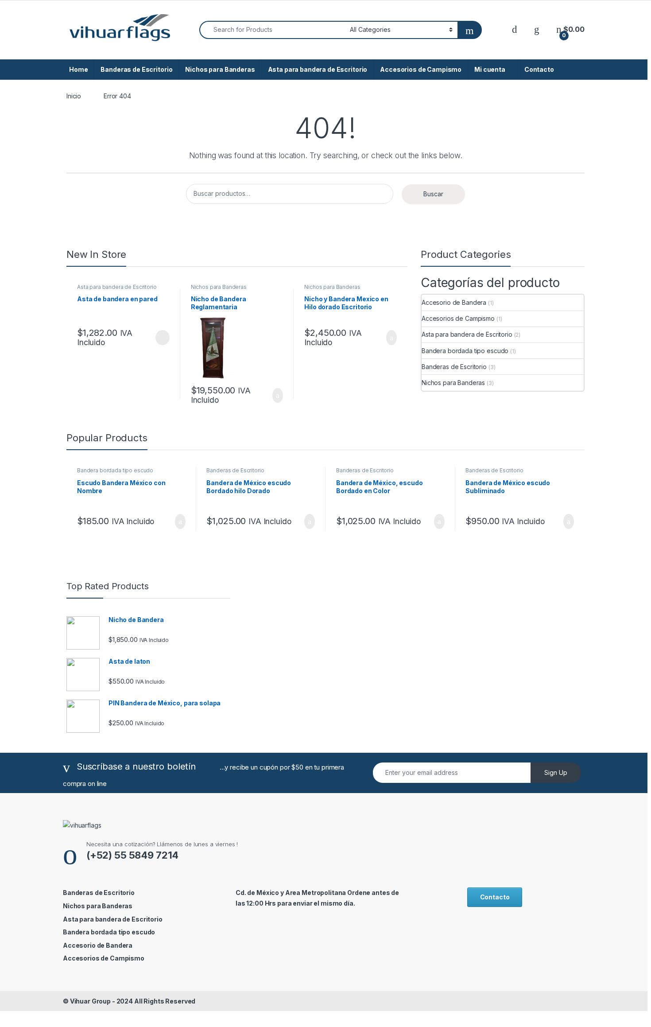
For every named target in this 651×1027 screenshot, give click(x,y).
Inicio (73, 96)
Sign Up (555, 772)
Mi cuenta (489, 69)
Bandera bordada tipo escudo (465, 350)
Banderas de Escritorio (136, 69)
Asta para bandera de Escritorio (318, 69)
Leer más (162, 337)
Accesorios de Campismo (420, 69)
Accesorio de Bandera (454, 302)
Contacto (539, 69)
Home (78, 69)
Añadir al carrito (274, 395)
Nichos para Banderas (220, 69)
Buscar (433, 194)
